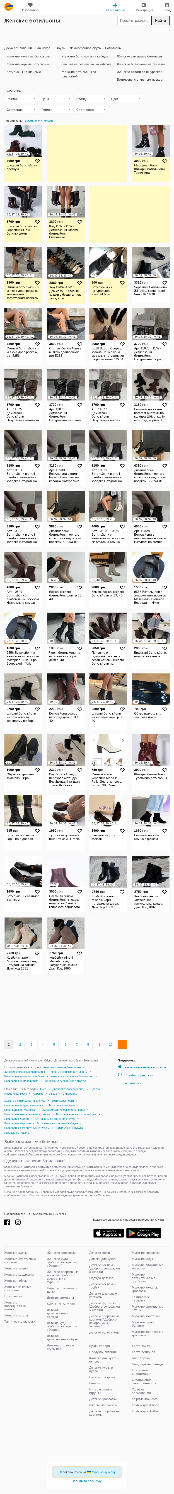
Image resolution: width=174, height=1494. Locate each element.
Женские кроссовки (61, 1252)
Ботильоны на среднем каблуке (55, 1118)
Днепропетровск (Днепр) (68, 1089)
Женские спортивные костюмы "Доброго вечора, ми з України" (63, 1277)
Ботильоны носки (62, 1100)
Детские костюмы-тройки (102, 1285)
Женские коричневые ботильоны (72, 1076)
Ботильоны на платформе (21, 1081)
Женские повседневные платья (15, 1306)
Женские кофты (16, 1315)
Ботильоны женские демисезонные (27, 1114)
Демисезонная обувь (85, 48)
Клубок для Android (146, 1411)
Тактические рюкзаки (19, 1321)
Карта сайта (141, 1346)
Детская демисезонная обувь (62, 1337)
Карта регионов (143, 1352)
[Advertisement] (87, 34)
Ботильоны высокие (62, 1105)
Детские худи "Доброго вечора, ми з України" (62, 1326)
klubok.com (8, 6)
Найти (160, 20)
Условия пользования (141, 1391)
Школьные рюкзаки (103, 1405)
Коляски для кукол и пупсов (104, 1359)
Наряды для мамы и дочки (62, 1289)
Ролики (94, 1383)
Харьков (38, 1093)
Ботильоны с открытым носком (140, 79)
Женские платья (16, 1268)
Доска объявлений (18, 48)
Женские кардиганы (19, 1274)
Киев (43, 1089)
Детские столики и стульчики (60, 1347)
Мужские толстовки (146, 1316)
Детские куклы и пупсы (101, 1369)
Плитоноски (13, 1296)
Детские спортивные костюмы (104, 1412)
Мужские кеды (142, 1259)
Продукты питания (103, 1352)
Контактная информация (141, 1371)
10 (111, 1044)
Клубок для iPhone (145, 1405)
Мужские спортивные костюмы (147, 1266)
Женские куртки (16, 1252)
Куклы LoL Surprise (61, 1304)
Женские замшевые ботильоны (140, 56)
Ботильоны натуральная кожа (23, 1105)
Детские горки (99, 1252)
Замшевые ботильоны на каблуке (86, 64)
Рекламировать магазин (39, 121)
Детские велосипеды (104, 1332)
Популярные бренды (147, 1364)
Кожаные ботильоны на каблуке (24, 1100)
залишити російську (87, 1481)
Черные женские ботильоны (69, 1072)
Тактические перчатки (141, 1298)
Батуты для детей (102, 1377)
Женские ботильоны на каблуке (85, 56)
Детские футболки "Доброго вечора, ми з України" (104, 1306)
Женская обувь (15, 1280)
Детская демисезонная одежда (57, 1313)
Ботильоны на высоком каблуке (24, 1076)
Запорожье (70, 1093)
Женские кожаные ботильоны (29, 56)
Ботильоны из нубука (69, 1128)
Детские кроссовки (103, 1399)
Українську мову (104, 1472)
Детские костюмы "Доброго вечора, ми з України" (104, 1268)
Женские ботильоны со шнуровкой (79, 74)
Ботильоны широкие (17, 1123)
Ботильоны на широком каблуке (57, 1123)
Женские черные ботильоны (28, 64)
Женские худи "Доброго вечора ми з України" (62, 1262)
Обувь (60, 48)
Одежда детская (101, 1278)
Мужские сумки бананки (143, 1323)
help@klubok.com (144, 1399)
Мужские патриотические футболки (143, 1278)
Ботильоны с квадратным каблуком (26, 1128)
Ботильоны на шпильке (24, 72)
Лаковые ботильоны (17, 1132)
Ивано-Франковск (15, 1093)
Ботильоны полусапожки (20, 1109)
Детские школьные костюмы (103, 1295)
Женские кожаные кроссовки (17, 1288)
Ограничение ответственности (144, 1381)
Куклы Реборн (99, 1346)
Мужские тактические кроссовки (147, 1333)
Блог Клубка (141, 1358)
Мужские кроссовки (146, 1252)
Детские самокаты (60, 1297)
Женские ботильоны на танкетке (141, 64)
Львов (53, 1093)
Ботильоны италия (16, 1118)
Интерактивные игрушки (100, 1391)
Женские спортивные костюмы (20, 1260)
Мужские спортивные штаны (147, 1308)
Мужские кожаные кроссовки (145, 1289)
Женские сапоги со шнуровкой (139, 72)
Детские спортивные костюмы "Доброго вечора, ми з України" (104, 1321)
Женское (43, 48)
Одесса (95, 1089)
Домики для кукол (102, 1259)
